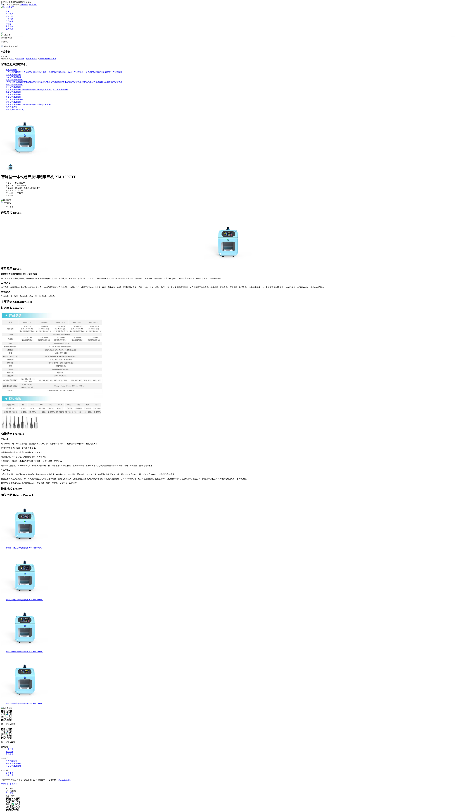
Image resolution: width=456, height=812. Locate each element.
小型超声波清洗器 (13, 77)
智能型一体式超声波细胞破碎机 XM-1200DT (24, 703)
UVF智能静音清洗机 (14, 82)
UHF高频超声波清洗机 (71, 82)
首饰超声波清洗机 (29, 105)
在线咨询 (7, 203)
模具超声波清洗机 (13, 90)
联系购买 (7, 200)
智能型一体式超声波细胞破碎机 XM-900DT (24, 548)
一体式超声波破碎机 (74, 72)
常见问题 (9, 754)
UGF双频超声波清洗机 (33, 82)
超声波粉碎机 (31, 59)
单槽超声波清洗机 (13, 92)
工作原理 (9, 29)
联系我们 (9, 24)
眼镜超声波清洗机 (13, 105)
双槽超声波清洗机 (13, 95)
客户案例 (9, 26)
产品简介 (9, 207)
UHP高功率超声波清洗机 (92, 82)
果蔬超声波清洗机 (44, 105)
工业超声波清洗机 (13, 87)
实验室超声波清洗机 (14, 80)
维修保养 (9, 752)
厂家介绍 (9, 19)
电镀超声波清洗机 (44, 90)
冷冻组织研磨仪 (64, 780)
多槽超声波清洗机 (13, 97)
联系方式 (33, 5)
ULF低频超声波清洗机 (52, 82)
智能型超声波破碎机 (47, 59)
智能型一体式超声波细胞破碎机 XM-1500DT (24, 652)
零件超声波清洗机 (60, 90)
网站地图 (24, 5)
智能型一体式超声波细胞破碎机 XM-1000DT (24, 600)
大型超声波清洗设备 (14, 100)
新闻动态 (9, 16)
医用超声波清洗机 (13, 75)
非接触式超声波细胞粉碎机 (54, 72)
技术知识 (9, 749)
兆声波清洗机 (11, 107)
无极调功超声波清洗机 (112, 82)
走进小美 (9, 773)
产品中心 (9, 14)
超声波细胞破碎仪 (13, 72)
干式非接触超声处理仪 (15, 109)
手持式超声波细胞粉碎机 (31, 72)
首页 (8, 11)
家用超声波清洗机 (13, 102)
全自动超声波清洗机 (14, 85)
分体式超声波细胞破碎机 (94, 72)
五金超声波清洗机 (29, 90)
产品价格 (9, 21)
